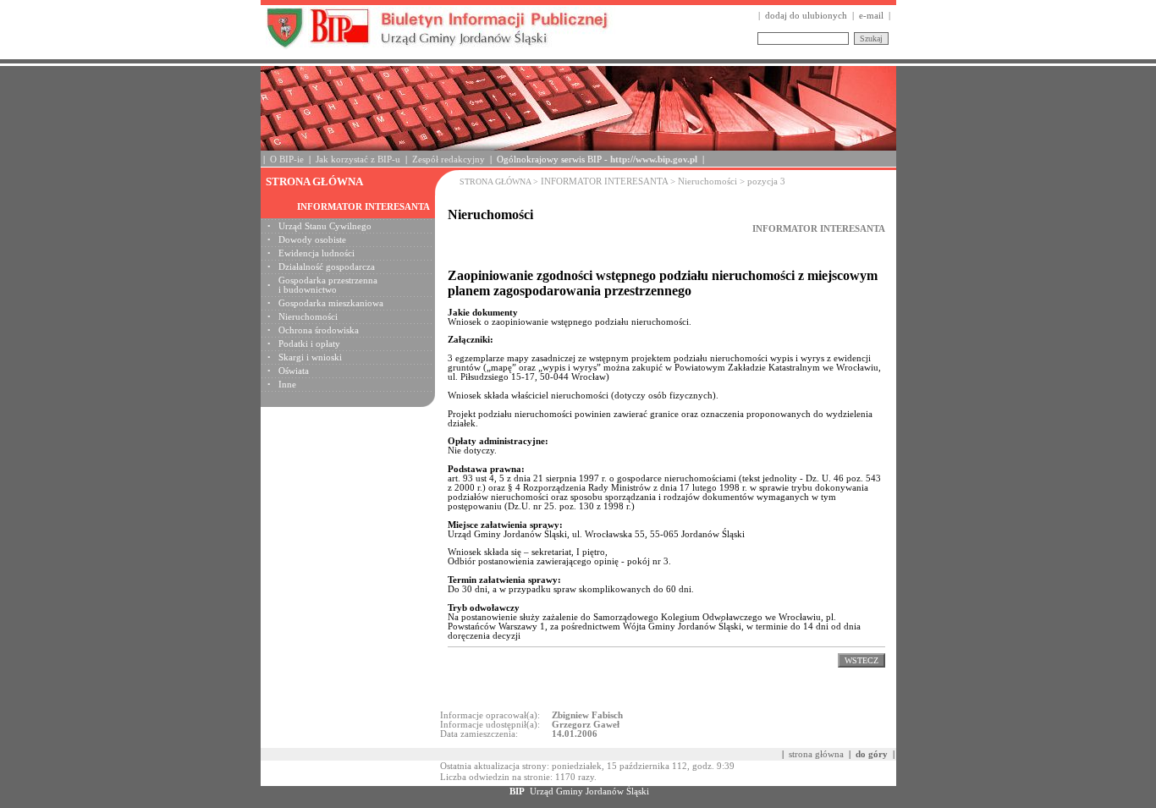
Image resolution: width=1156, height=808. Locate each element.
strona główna (816, 754)
